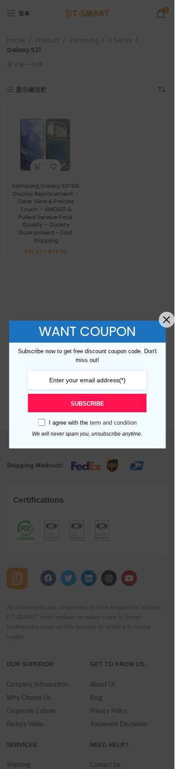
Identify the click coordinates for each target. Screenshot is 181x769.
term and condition (113, 422)
